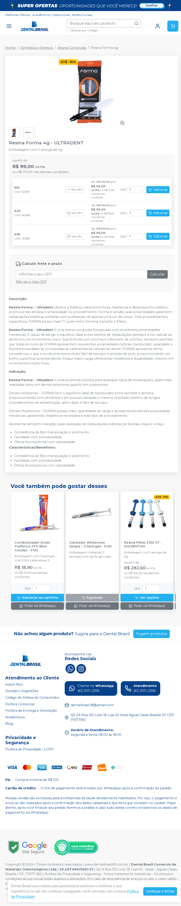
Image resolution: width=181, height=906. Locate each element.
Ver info (76, 189)
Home (10, 48)
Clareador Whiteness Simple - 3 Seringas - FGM (90, 544)
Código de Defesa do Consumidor (32, 698)
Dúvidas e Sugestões (21, 691)
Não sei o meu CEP (31, 282)
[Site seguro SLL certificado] (27, 847)
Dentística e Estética (36, 48)
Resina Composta (71, 48)
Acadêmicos (41, 15)
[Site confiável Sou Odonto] (76, 847)
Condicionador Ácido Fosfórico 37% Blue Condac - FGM (32, 546)
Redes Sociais (82, 15)
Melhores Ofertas (17, 15)
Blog (9, 724)
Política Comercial (19, 704)
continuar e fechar (160, 891)
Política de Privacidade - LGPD (29, 749)
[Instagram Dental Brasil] (81, 668)
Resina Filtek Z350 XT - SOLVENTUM (143, 544)
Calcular (157, 274)
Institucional (61, 15)
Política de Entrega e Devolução (31, 711)
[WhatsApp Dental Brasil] (70, 668)
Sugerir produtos (151, 634)
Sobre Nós (14, 684)
